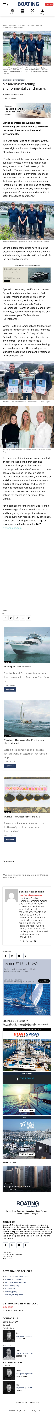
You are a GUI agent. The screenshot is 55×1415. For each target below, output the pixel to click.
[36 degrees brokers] (27, 1158)
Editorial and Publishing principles (17, 1276)
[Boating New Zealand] (11, 916)
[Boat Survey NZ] (27, 1114)
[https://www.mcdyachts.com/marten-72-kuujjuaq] (27, 282)
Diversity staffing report (14, 1295)
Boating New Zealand (17, 94)
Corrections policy (12, 1285)
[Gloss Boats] (27, 1003)
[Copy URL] (28, 617)
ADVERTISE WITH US (12, 1362)
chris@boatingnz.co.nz (24, 1353)
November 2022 (18, 80)
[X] (16, 617)
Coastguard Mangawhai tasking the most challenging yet (24, 741)
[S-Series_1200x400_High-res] (27, 110)
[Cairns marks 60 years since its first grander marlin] (27, 1179)
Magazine (12, 25)
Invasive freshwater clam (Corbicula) (22, 816)
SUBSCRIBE (8, 1307)
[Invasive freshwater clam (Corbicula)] (27, 795)
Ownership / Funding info (14, 1279)
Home (5, 25)
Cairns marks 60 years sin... (17, 1186)
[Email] (22, 617)
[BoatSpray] (27, 1070)
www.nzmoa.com (12, 528)
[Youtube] (35, 941)
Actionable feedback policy (15, 1282)
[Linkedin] (11, 617)
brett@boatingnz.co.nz (24, 1373)
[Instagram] (24, 941)
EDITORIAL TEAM (11, 1322)
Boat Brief (21, 25)
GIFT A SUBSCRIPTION (13, 1310)
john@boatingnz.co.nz (24, 1336)
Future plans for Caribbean (17, 666)
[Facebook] (5, 617)
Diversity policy (11, 1292)
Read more (10, 689)
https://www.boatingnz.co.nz (30, 895)
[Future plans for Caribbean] (27, 645)
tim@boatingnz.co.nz (24, 1388)
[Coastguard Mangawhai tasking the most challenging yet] (27, 718)
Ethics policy (10, 1288)
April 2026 (7, 736)
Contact (6, 1325)
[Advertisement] (27, 561)
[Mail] (31, 941)
